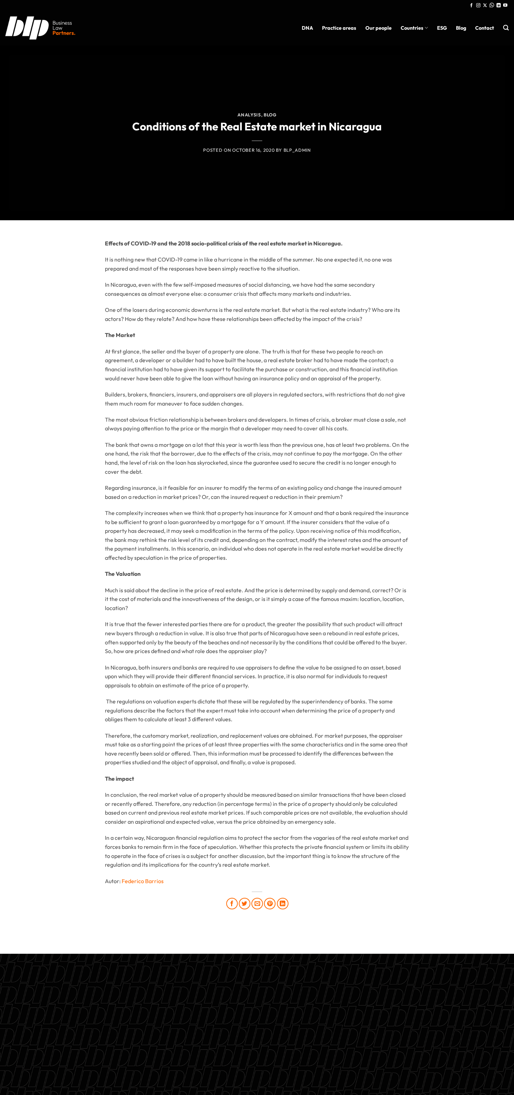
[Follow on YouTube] (505, 5)
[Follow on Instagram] (478, 5)
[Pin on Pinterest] (270, 903)
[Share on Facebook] (232, 903)
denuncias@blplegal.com (380, 1014)
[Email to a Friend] (257, 903)
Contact (484, 28)
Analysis (249, 114)
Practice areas (339, 28)
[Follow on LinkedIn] (499, 5)
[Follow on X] (485, 5)
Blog (461, 28)
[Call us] (492, 5)
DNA (307, 28)
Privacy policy (257, 1036)
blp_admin (297, 150)
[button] (506, 28)
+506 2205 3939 (257, 1020)
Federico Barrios (143, 881)
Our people (378, 28)
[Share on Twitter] (244, 903)
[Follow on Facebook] (471, 5)
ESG (442, 28)
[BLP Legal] (40, 27)
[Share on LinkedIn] (282, 903)
